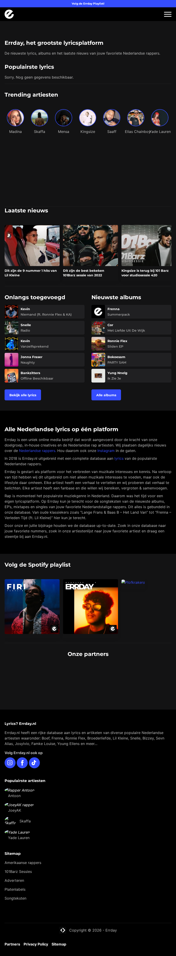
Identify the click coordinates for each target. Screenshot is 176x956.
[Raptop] (130, 680)
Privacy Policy (36, 944)
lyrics (119, 458)
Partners (12, 944)
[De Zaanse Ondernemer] (130, 671)
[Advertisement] (88, 172)
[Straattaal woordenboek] (45, 671)
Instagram (106, 450)
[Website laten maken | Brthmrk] (45, 680)
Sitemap (59, 944)
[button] (167, 14)
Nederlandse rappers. (37, 450)
